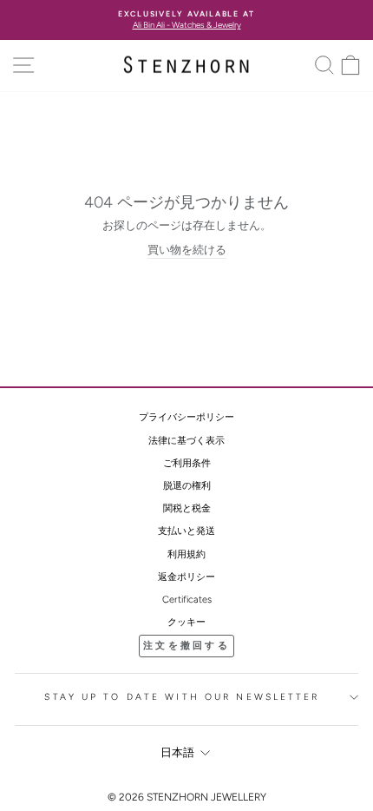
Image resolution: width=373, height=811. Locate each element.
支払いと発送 (186, 531)
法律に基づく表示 (186, 440)
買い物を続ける (186, 249)
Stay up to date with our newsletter (181, 696)
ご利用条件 (187, 463)
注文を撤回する (186, 645)
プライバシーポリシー (186, 417)
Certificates (187, 599)
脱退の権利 (187, 485)
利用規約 (186, 554)
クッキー (186, 622)
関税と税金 (187, 508)
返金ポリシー (186, 577)
